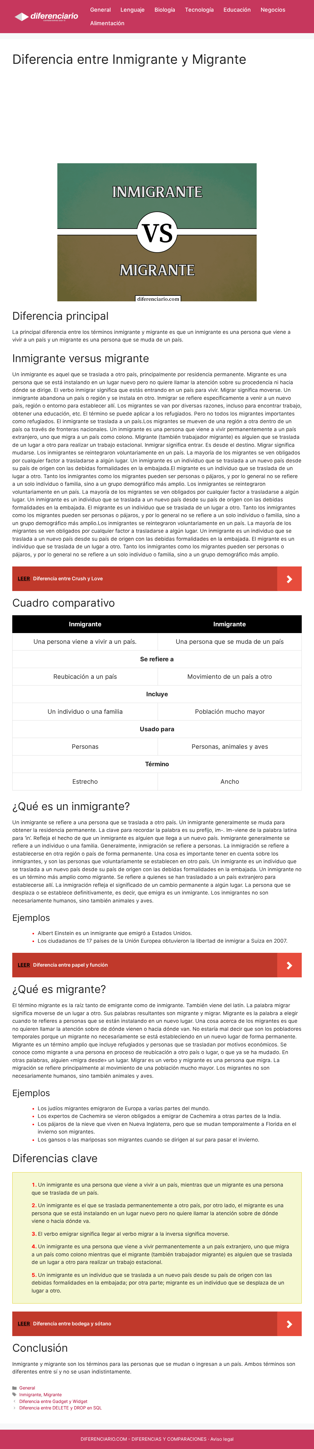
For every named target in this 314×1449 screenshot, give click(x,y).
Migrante (53, 1394)
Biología (165, 9)
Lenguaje (133, 9)
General (100, 9)
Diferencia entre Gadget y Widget (53, 1401)
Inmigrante (30, 1394)
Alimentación (107, 23)
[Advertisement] (157, 110)
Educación (237, 9)
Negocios (273, 9)
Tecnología (199, 9)
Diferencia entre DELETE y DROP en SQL (60, 1407)
